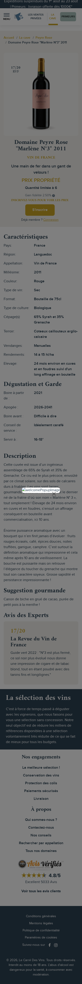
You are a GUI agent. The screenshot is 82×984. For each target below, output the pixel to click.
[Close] (54, 493)
